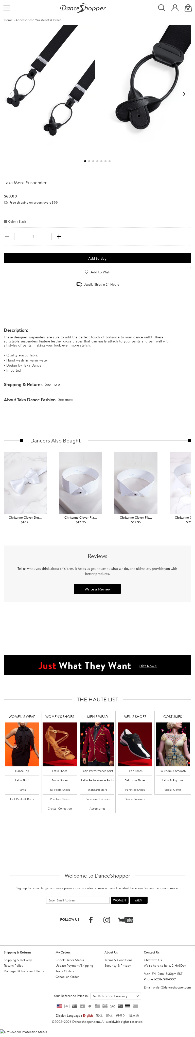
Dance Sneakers (135, 799)
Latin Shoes (59, 771)
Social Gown (173, 789)
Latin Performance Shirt (97, 771)
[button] (10, 94)
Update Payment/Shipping (74, 965)
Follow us (70, 919)
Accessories (23, 20)
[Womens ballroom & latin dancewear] (22, 744)
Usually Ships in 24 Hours (101, 284)
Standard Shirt (97, 789)
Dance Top (22, 771)
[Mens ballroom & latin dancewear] (97, 744)
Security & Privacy (117, 965)
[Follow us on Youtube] (126, 919)
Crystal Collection (60, 808)
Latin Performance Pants (97, 780)
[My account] (175, 8)
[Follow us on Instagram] (106, 920)
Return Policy (13, 965)
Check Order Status (70, 960)
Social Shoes (60, 780)
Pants (22, 789)
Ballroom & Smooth (172, 771)
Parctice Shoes (135, 789)
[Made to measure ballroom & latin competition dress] (173, 744)
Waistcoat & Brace (48, 20)
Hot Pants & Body (22, 799)
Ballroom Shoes (59, 789)
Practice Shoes (59, 799)
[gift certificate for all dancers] (97, 664)
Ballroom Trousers (97, 799)
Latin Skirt (22, 780)
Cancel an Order (67, 976)
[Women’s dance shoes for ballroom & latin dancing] (60, 744)
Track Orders (65, 971)
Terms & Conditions (118, 960)
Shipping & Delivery (18, 960)
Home (8, 20)
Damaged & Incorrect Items (24, 971)
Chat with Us (153, 960)
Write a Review (97, 589)
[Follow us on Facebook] (90, 920)
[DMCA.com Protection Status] (23, 1031)
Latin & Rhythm (172, 780)
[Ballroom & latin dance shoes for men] (135, 744)
